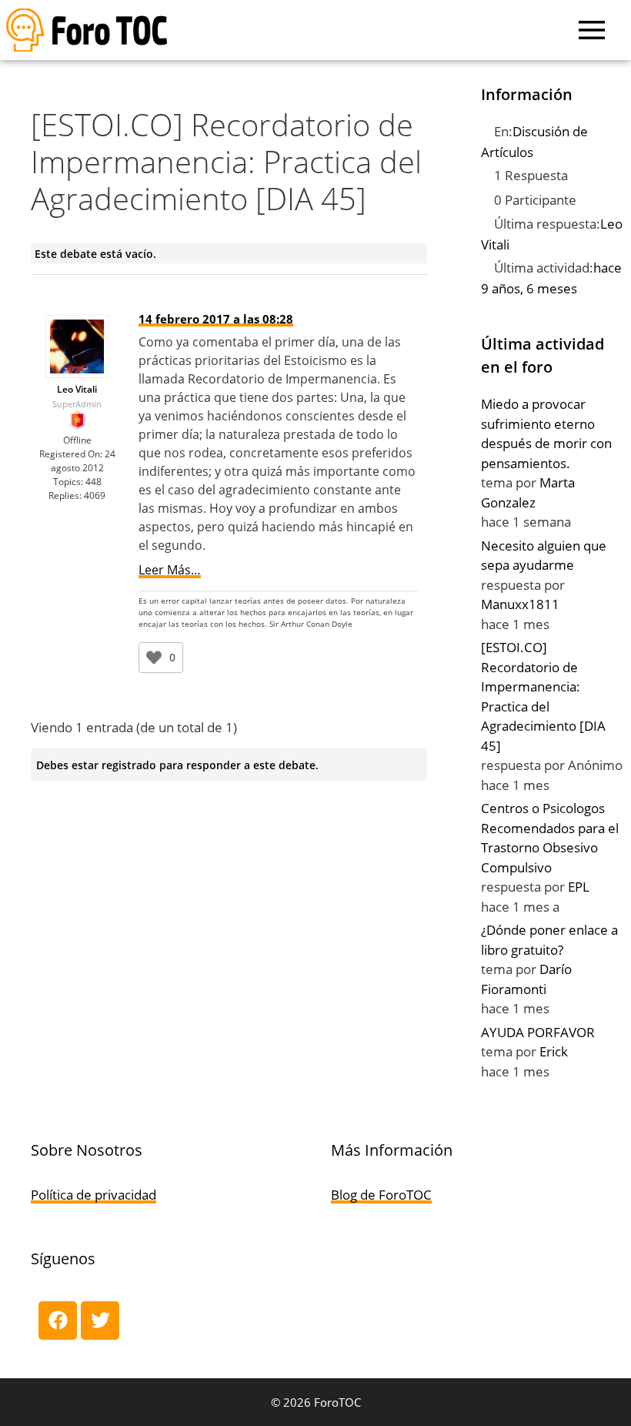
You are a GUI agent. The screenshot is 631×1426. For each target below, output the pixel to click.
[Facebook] (57, 1320)
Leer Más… (170, 569)
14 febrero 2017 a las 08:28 (216, 318)
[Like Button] (153, 657)
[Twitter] (100, 1320)
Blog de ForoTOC (381, 1194)
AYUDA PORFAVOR (538, 1032)
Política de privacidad (93, 1194)
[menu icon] (591, 30)
